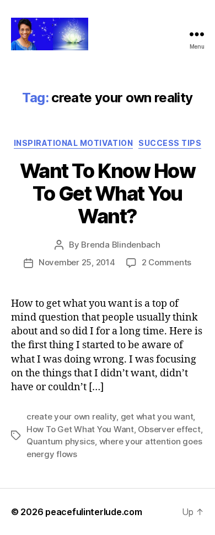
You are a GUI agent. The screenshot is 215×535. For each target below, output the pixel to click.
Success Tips (169, 143)
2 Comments (166, 262)
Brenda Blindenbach (120, 244)
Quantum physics (60, 441)
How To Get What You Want (80, 429)
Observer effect (169, 429)
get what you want (157, 416)
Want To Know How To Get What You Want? (107, 193)
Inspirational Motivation (73, 143)
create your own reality (71, 416)
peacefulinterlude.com (93, 511)
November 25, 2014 (77, 262)
